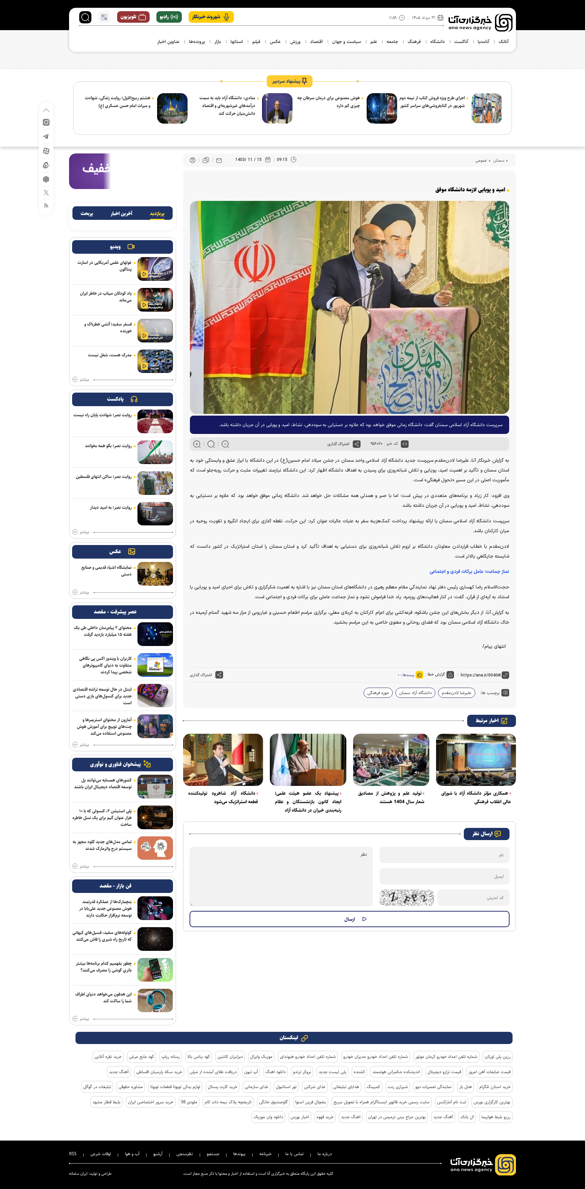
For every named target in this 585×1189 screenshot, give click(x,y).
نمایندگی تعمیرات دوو (433, 1086)
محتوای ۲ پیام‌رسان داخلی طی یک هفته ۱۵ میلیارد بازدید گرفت (103, 631)
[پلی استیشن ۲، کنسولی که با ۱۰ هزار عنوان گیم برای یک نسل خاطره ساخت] (155, 817)
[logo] (481, 23)
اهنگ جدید (351, 1116)
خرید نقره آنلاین (108, 1056)
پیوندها (239, 1153)
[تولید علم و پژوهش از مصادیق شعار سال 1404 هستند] (391, 760)
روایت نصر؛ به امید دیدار (111, 507)
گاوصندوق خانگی (273, 1102)
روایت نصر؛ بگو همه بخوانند (108, 445)
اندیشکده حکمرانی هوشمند (396, 1071)
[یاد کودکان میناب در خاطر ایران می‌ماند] (155, 300)
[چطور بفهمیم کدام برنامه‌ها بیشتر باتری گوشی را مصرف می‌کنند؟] (155, 970)
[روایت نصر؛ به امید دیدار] (155, 514)
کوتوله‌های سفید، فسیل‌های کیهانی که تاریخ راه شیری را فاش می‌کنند (102, 936)
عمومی (481, 160)
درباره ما (325, 1153)
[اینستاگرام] (46, 121)
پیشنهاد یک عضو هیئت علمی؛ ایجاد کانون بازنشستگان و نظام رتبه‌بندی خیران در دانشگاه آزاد (308, 802)
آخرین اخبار (121, 213)
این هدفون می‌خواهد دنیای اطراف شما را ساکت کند (103, 997)
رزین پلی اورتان (498, 1056)
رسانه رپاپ (170, 1056)
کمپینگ (373, 1086)
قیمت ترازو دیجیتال (444, 1071)
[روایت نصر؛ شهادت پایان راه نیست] (155, 421)
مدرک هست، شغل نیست (110, 355)
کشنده (359, 1071)
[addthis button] (357, 444)
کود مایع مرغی (141, 1056)
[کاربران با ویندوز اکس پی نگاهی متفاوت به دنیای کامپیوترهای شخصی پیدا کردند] (155, 665)
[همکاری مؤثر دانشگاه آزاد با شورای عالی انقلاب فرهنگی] (476, 760)
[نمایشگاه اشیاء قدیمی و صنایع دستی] (155, 574)
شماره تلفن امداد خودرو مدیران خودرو (375, 1056)
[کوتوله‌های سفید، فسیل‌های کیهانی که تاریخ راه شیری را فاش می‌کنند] (155, 939)
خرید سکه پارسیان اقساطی (159, 1071)
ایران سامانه (78, 1173)
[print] (192, 160)
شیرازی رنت (398, 1086)
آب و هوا (132, 1153)
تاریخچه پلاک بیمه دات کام (228, 1102)
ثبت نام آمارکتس (451, 1102)
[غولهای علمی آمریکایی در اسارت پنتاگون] (155, 269)
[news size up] (197, 444)
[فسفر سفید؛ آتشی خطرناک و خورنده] (155, 330)
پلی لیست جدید (332, 1071)
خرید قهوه (325, 1116)
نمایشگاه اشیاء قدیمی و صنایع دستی (106, 571)
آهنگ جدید (119, 1071)
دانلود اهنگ (275, 1071)
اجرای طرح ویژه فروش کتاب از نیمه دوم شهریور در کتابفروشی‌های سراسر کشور (432, 102)
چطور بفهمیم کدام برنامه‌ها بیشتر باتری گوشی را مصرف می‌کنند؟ (104, 967)
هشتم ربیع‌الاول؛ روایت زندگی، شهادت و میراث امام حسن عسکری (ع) (117, 102)
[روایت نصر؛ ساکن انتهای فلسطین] (155, 483)
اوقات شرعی (100, 1153)
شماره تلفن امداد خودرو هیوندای (308, 1056)
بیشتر (84, 380)
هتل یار (465, 1086)
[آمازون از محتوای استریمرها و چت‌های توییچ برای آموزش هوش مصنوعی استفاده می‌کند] (155, 726)
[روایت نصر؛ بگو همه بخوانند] (155, 452)
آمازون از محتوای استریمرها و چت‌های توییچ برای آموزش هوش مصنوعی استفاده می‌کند (104, 726)
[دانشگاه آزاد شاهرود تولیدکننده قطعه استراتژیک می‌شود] (223, 760)
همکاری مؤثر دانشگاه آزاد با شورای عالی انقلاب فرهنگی (476, 798)
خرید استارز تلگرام (495, 1086)
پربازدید (157, 213)
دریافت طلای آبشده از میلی (213, 1071)
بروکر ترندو (302, 1071)
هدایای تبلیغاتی (346, 1086)
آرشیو (157, 1153)
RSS (73, 1153)
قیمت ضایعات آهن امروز (490, 1071)
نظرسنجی (184, 1153)
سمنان (498, 160)
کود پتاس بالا (198, 1056)
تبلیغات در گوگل (97, 1086)
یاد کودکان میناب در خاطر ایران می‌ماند (106, 297)
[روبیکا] (46, 178)
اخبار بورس (299, 1116)
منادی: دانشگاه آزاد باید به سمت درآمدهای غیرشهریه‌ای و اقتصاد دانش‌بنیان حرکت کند (227, 106)
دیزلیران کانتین (230, 1056)
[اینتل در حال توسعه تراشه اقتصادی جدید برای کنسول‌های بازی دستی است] (155, 696)
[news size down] (225, 444)
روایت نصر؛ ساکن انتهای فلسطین (104, 476)
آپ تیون (251, 1071)
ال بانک (467, 1116)
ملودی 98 (189, 1102)
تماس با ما (294, 1153)
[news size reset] (211, 444)
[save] (205, 160)
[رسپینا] (122, 170)
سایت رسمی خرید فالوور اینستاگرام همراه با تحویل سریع (381, 1102)
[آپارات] (46, 150)
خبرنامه (265, 1153)
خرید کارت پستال (222, 1086)
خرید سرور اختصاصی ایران (150, 1102)
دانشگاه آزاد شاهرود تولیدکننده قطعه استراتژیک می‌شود (223, 798)
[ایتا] (46, 164)
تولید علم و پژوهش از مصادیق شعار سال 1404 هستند (391, 798)
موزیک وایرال (261, 1056)
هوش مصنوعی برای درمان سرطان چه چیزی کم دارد (328, 102)
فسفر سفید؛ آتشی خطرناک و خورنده (108, 327)
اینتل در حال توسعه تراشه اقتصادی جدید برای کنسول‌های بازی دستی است (102, 696)
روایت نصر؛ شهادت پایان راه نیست (102, 415)
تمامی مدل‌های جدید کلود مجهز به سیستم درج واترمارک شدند (102, 845)
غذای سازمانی (256, 1086)
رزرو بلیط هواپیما (496, 1116)
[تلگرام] (46, 136)
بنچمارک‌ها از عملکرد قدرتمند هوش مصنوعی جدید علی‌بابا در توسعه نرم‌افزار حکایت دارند (105, 908)
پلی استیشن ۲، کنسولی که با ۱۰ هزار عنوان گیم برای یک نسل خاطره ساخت (102, 818)
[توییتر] (46, 192)
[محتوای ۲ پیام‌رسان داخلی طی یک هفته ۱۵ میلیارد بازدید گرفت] (155, 634)
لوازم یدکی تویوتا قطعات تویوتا (175, 1086)
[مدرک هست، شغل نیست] (155, 361)
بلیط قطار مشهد (106, 1102)
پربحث (87, 213)
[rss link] (46, 205)
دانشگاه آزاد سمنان (415, 692)
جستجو (213, 1153)
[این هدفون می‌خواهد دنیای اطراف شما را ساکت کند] (155, 1001)
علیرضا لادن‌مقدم (457, 692)
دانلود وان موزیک (268, 1116)
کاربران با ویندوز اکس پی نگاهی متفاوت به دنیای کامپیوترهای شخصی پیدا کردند (105, 665)
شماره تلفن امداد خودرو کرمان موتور (446, 1056)
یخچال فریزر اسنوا (310, 1102)
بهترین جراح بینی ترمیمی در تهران (397, 1116)
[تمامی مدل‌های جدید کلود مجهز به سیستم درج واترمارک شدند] (155, 848)
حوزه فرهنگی (378, 692)
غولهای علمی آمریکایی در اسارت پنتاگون (105, 266)
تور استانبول (286, 1086)
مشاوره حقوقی (130, 1086)
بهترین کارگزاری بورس (492, 1102)
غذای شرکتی (315, 1086)
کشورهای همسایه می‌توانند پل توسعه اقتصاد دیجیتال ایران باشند (103, 783)
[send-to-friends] (219, 160)
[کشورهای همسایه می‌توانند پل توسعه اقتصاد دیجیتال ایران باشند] (155, 786)
